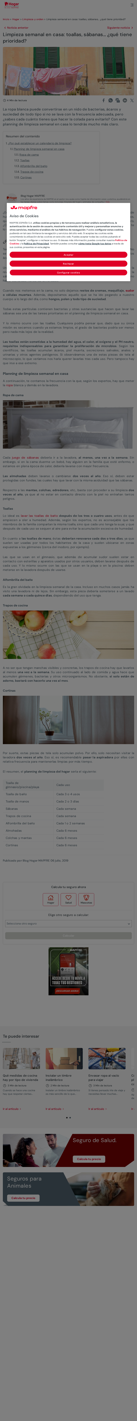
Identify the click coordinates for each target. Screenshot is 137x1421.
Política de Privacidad (36, 243)
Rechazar (68, 263)
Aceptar (68, 254)
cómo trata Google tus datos (94, 243)
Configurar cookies (68, 272)
